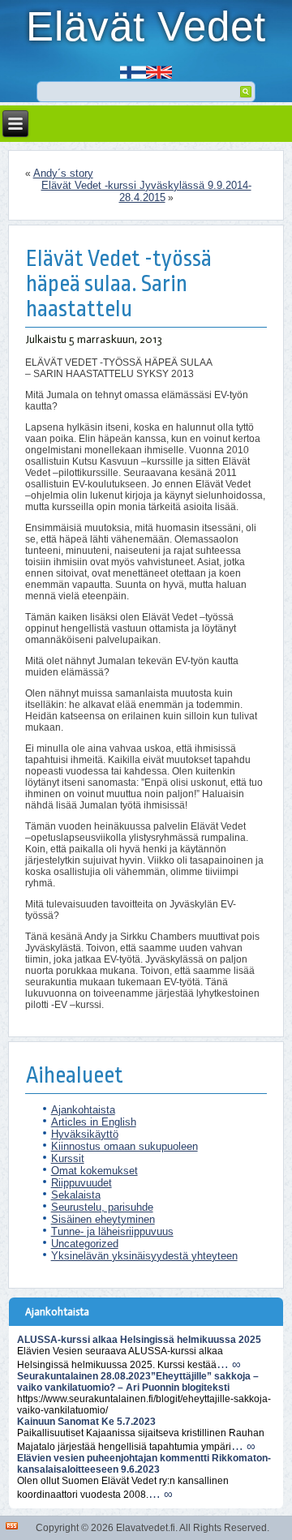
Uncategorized (84, 1244)
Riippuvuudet (81, 1183)
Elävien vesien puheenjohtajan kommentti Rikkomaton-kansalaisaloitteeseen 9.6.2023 (144, 1463)
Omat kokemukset (94, 1171)
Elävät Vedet (146, 26)
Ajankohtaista (83, 1110)
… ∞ (229, 1364)
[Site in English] (159, 67)
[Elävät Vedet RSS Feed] (12, 1525)
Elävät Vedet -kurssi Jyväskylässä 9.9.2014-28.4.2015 (146, 191)
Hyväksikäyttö (84, 1134)
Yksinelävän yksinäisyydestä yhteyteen (144, 1256)
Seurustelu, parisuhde (102, 1207)
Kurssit (67, 1158)
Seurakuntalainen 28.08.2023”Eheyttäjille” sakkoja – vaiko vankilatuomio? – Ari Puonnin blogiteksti (138, 1382)
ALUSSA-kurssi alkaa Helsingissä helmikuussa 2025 (139, 1339)
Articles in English (93, 1122)
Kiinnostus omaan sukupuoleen (124, 1146)
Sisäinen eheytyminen (103, 1219)
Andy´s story (63, 173)
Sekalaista (76, 1195)
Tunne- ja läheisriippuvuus (112, 1231)
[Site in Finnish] (133, 67)
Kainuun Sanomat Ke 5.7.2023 (86, 1421)
